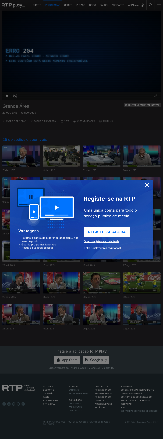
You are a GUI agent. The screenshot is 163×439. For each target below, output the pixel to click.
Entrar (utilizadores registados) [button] (102, 248)
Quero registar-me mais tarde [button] (101, 241)
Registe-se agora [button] (107, 232)
